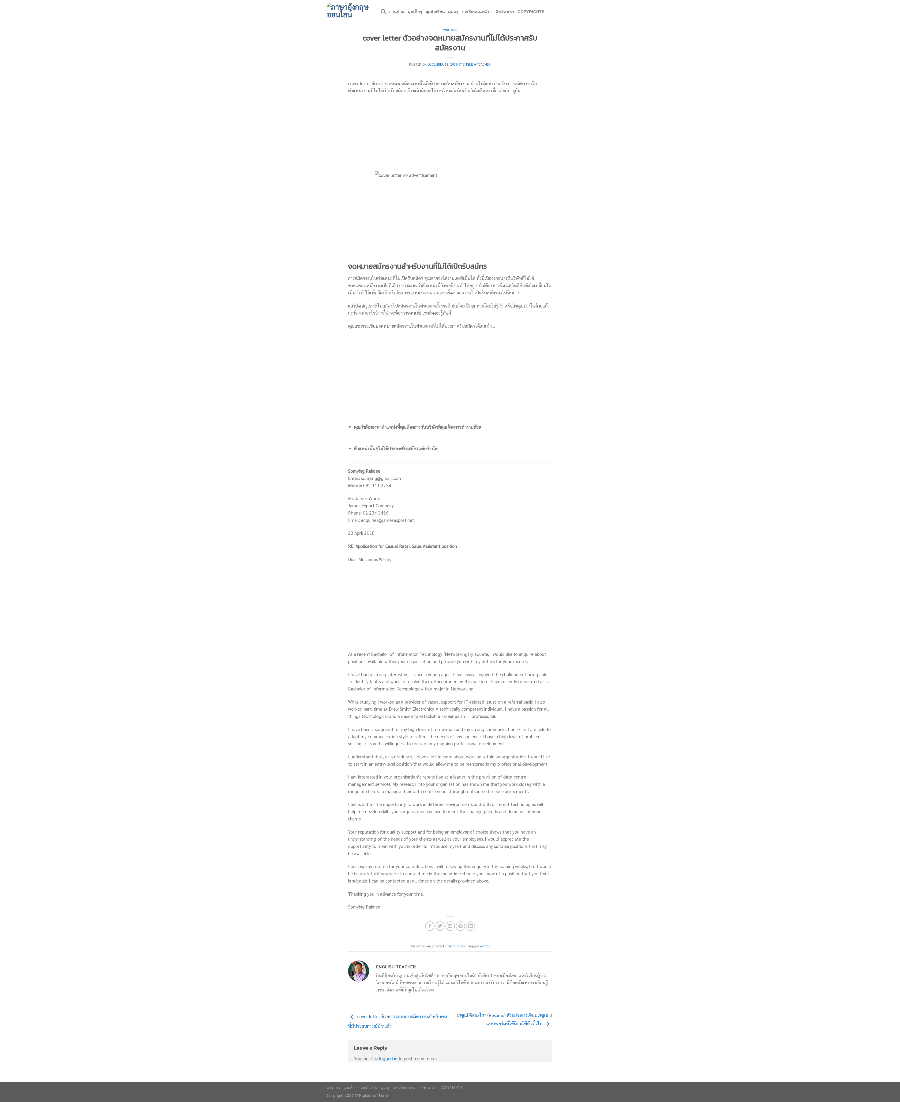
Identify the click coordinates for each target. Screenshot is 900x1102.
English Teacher (477, 64)
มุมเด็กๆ (415, 11)
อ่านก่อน (397, 11)
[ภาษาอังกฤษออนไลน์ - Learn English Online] (350, 10)
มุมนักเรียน (435, 11)
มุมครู (453, 11)
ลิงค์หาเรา (505, 11)
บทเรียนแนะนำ (475, 11)
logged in (388, 1058)
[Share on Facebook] (430, 926)
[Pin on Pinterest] (460, 926)
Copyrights (531, 11)
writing (485, 946)
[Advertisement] (450, 133)
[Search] (383, 11)
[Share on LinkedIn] (470, 926)
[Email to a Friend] (450, 926)
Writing (450, 29)
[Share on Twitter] (440, 926)
